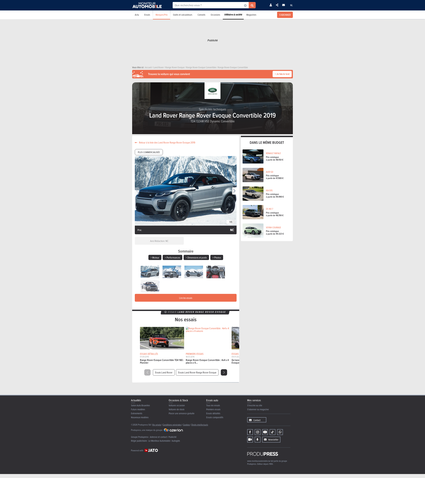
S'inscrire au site (254, 405)
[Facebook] (250, 432)
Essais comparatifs (214, 417)
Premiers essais (213, 409)
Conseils (201, 14)
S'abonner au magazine (258, 409)
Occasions (215, 14)
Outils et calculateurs (182, 14)
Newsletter (273, 439)
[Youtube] (265, 432)
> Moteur (155, 257)
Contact (256, 420)
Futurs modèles (138, 409)
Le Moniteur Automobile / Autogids (164, 440)
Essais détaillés (213, 413)
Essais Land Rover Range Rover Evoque (197, 372)
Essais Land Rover (163, 372)
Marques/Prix (162, 14)
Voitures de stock (176, 409)
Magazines (251, 14)
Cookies (186, 424)
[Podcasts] (257, 439)
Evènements (136, 413)
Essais (147, 14)
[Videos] (250, 439)
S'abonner (285, 15)
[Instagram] (257, 432)
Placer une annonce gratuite (181, 413)
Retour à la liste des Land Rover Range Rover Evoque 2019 (166, 142)
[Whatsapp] (280, 432)
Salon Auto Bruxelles (140, 405)
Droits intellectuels (199, 424)
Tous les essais (213, 405)
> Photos (216, 257)
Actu (137, 14)
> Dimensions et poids (196, 257)
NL (291, 5)
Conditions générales (172, 424)
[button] (234, 191)
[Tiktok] (272, 432)
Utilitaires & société (233, 14)
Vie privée (156, 424)
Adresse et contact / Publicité (163, 437)
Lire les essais (185, 298)
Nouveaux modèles (140, 417)
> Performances (172, 257)
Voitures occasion (177, 405)
